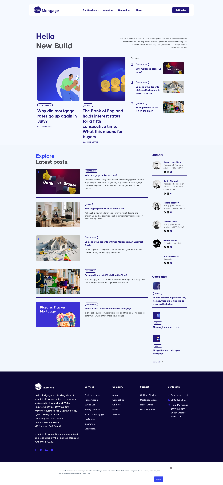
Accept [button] (158, 479)
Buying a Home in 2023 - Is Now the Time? (148, 109)
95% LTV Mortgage (94, 414)
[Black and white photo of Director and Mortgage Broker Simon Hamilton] (156, 165)
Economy (141, 103)
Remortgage (91, 400)
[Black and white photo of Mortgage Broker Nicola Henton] (156, 205)
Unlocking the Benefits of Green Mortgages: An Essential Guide (148, 90)
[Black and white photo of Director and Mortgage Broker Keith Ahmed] (156, 184)
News (115, 409)
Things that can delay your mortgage (167, 352)
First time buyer (93, 395)
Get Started (180, 10)
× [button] (170, 467)
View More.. (90, 428)
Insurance (90, 424)
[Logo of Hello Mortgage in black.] (156, 243)
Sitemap (116, 414)
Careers (116, 404)
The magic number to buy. (166, 327)
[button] (90, 10)
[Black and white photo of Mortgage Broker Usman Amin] (156, 224)
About (115, 395)
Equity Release (92, 409)
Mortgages (45, 105)
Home (88, 204)
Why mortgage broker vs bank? (148, 70)
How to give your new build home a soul (105, 208)
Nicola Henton (171, 202)
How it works (146, 404)
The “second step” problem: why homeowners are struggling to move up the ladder (169, 300)
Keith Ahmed (171, 181)
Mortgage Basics (148, 400)
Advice (87, 105)
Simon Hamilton (172, 162)
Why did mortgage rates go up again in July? (57, 116)
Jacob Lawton (46, 126)
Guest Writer (171, 240)
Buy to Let (90, 404)
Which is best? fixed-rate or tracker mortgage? (108, 308)
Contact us (118, 400)
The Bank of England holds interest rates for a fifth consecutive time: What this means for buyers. (103, 123)
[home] (46, 10)
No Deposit (90, 419)
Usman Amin (170, 221)
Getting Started (148, 395)
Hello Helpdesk (147, 409)
